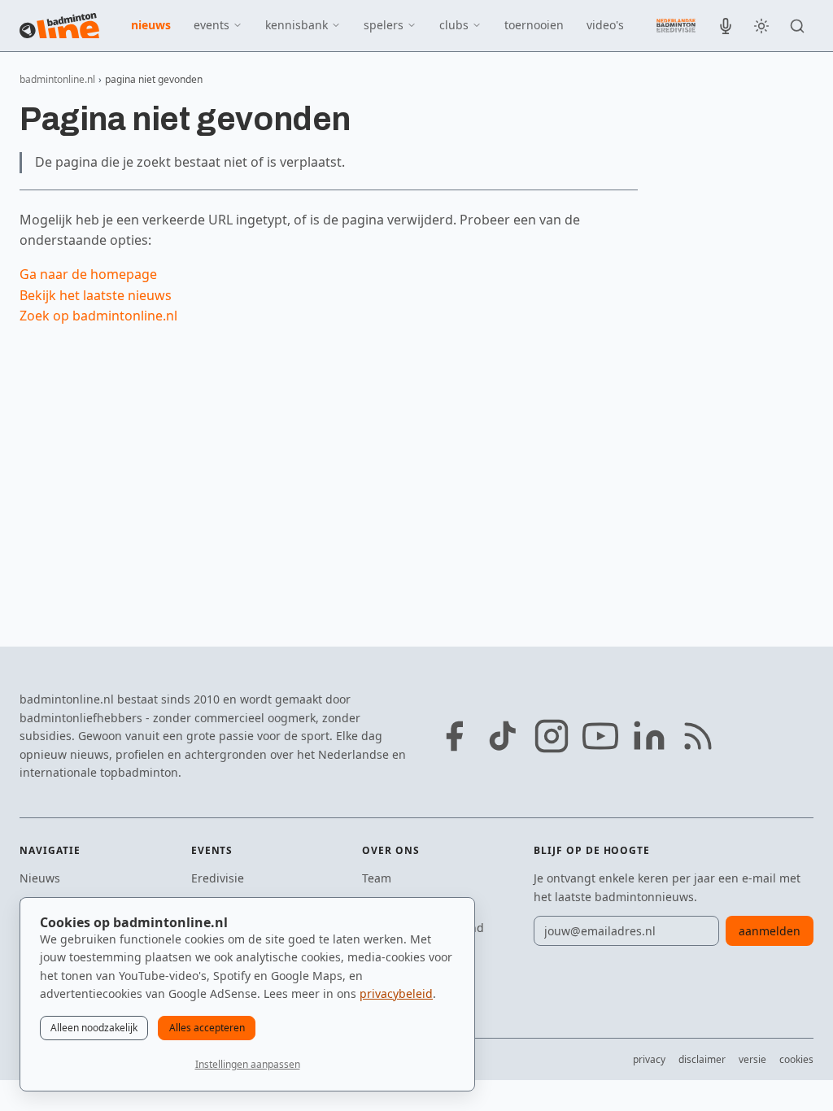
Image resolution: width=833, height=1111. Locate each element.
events (211, 25)
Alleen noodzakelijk (93, 1028)
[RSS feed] (698, 736)
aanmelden (769, 931)
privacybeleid (396, 993)
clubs (454, 25)
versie (752, 1059)
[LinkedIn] (649, 736)
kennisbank (296, 25)
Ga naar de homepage (88, 274)
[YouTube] (600, 736)
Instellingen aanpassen (247, 1064)
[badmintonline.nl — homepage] (59, 26)
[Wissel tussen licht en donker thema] (761, 26)
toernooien (534, 25)
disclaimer (702, 1059)
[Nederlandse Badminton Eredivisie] (676, 25)
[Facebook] (454, 736)
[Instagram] (551, 736)
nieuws (151, 25)
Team (376, 878)
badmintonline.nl (57, 79)
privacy (649, 1059)
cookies (796, 1059)
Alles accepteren (207, 1028)
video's (605, 25)
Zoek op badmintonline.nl (98, 316)
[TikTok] (503, 736)
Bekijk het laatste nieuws (96, 295)
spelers (383, 25)
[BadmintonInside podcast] (725, 26)
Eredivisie (217, 878)
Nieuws (40, 878)
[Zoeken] (797, 26)
